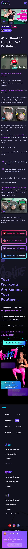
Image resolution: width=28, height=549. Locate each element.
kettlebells (6, 26)
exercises (19, 427)
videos (7, 427)
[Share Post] (3, 260)
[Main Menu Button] (25, 3)
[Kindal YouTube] (9, 525)
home (7, 415)
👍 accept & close (14, 545)
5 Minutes (8, 433)
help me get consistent (14, 343)
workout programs (12, 482)
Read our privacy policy (9, 537)
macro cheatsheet (12, 514)
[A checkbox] (2, 383)
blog (17, 421)
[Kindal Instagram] (14, 525)
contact (18, 433)
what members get (12, 449)
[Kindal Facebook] (18, 525)
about (18, 415)
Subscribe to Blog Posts (14, 530)
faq (15, 26)
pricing (8, 459)
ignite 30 (9, 463)
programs (8, 421)
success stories (11, 454)
